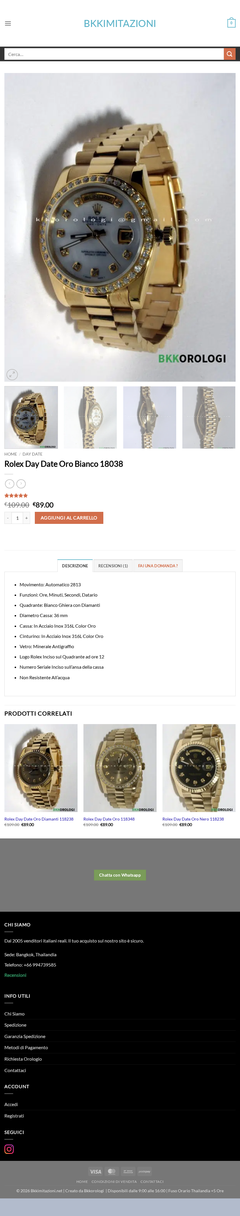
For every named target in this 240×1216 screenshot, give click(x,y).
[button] (7, 23)
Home (10, 454)
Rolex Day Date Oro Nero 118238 (193, 818)
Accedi (11, 1104)
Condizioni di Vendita (114, 1181)
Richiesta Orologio (23, 1059)
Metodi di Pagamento (26, 1047)
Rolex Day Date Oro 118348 (109, 818)
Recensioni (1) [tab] (113, 565)
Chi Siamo (14, 1013)
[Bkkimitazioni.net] (120, 23)
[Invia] (230, 54)
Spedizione (15, 1025)
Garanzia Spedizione (24, 1036)
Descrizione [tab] (75, 565)
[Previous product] (20, 483)
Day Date (32, 454)
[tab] (157, 565)
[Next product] (9, 483)
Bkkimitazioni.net (46, 1190)
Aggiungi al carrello (69, 517)
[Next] (223, 227)
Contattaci (15, 1070)
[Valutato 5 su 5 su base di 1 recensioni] (120, 495)
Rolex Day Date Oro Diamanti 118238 (38, 818)
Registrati (14, 1115)
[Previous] (16, 227)
